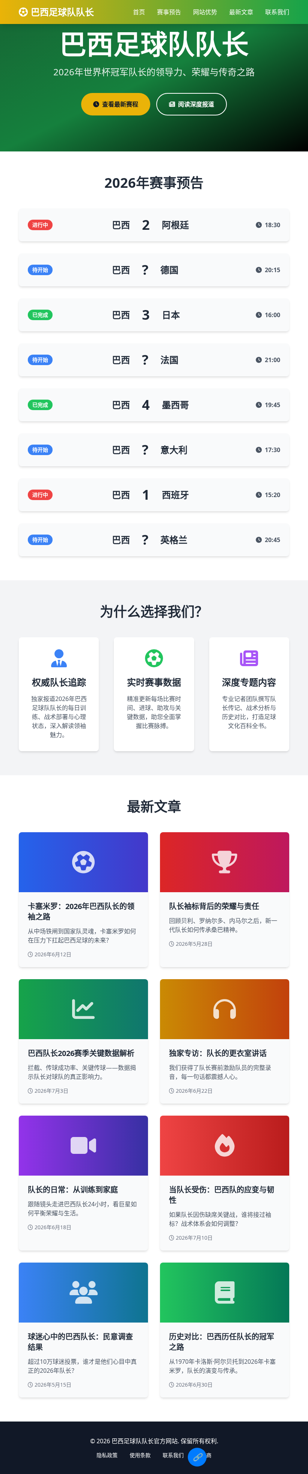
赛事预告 (169, 12)
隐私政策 (107, 1455)
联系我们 (277, 12)
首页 (139, 12)
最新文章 (241, 12)
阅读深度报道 (196, 104)
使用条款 (140, 1455)
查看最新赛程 (120, 104)
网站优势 (205, 12)
